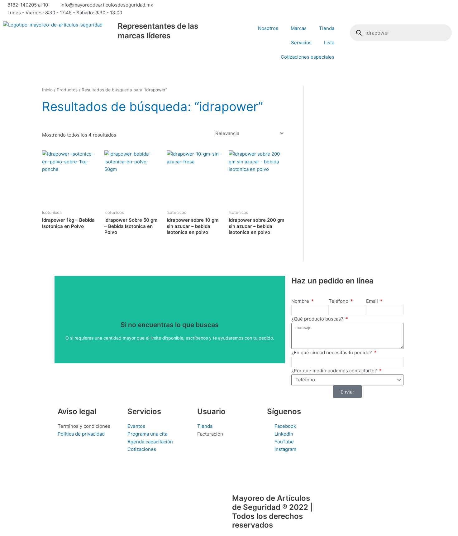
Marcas (299, 28)
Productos (67, 89)
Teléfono (339, 301)
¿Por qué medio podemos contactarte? (334, 371)
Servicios (301, 43)
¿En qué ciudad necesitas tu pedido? (332, 352)
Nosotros (268, 28)
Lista (329, 43)
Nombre (300, 301)
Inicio (47, 89)
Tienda (326, 28)
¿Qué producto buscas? (318, 319)
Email (372, 301)
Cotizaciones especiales (307, 57)
